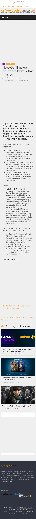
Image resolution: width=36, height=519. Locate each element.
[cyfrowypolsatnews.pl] (3, 17)
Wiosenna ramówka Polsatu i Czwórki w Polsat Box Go (17, 379)
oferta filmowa (9, 80)
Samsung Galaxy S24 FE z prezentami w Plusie (17, 318)
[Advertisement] (18, 42)
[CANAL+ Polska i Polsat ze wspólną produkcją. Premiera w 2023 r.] (18, 331)
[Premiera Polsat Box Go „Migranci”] (18, 387)
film (3, 80)
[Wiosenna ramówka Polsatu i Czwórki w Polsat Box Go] (18, 359)
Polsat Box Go (10, 64)
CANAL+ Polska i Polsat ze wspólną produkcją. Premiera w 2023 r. (16, 350)
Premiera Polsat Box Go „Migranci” (16, 406)
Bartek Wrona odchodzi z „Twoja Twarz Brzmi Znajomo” (15, 307)
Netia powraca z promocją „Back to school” (14, 6)
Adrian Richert (25, 78)
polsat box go (18, 80)
